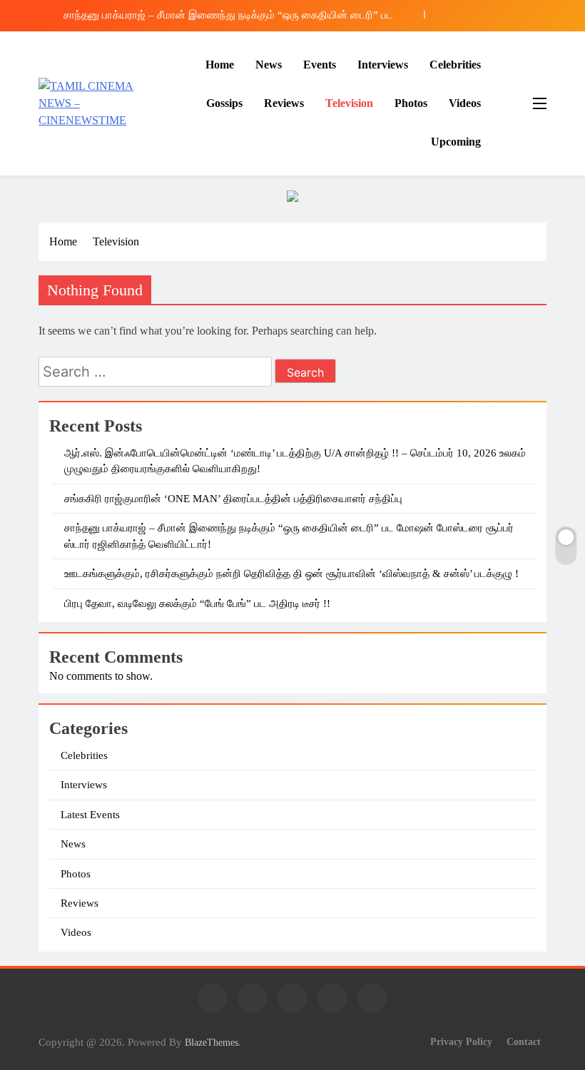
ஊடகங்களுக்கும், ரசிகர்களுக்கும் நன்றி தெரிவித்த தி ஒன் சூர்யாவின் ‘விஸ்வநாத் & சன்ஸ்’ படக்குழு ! (291, 573)
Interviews (382, 64)
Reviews (284, 103)
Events (319, 64)
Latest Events (90, 814)
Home (219, 64)
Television (349, 103)
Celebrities (455, 64)
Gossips (224, 103)
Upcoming (456, 142)
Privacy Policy (461, 1041)
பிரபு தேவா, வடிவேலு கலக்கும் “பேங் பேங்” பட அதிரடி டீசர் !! (197, 603)
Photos (411, 103)
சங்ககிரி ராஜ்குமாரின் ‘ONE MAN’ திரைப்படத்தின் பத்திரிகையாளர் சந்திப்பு (233, 498)
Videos (465, 103)
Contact (524, 1041)
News (268, 64)
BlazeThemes (211, 1042)
